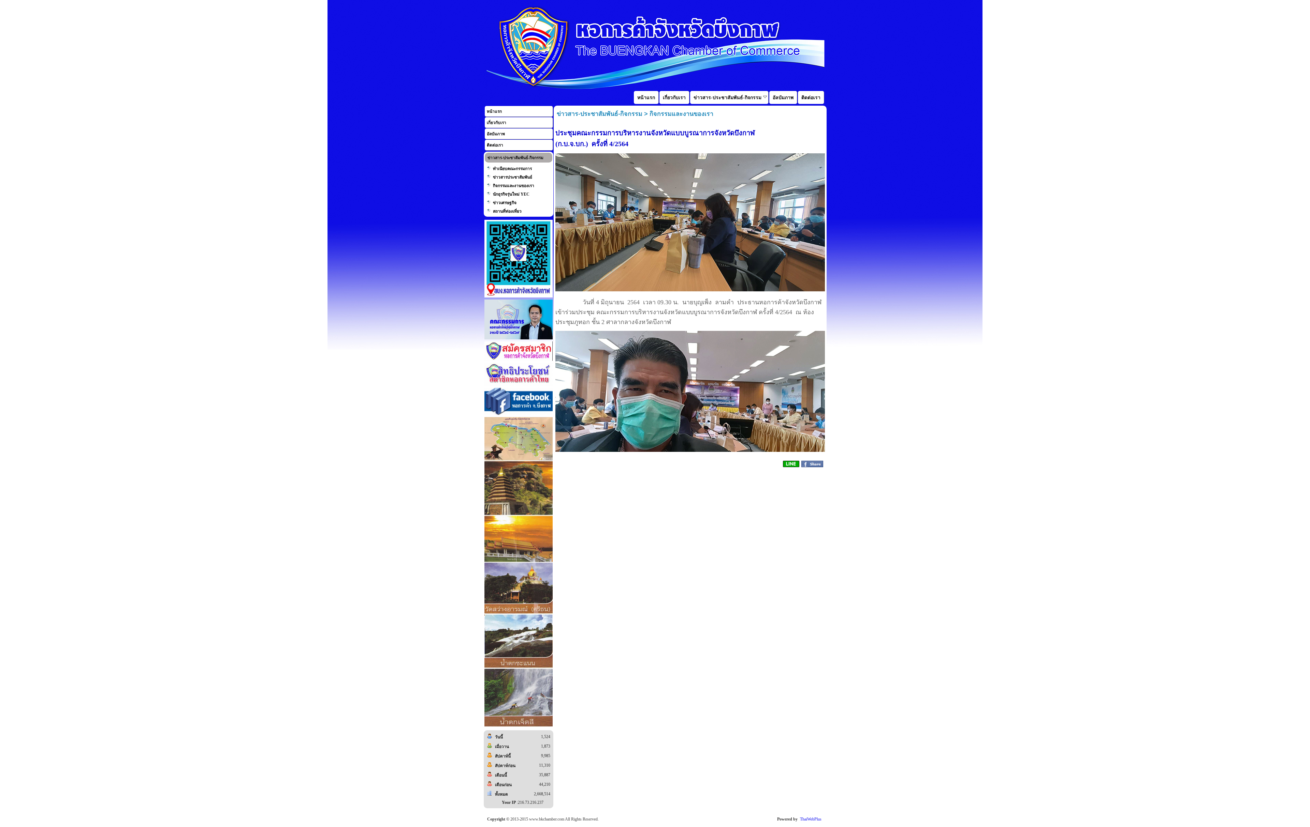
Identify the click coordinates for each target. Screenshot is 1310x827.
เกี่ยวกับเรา (496, 122)
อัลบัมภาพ (496, 134)
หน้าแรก (494, 111)
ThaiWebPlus (810, 819)
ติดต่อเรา (495, 145)
